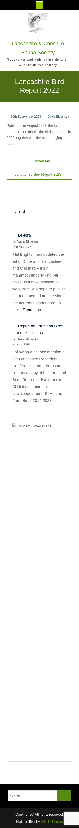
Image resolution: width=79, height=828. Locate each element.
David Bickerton (58, 116)
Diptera (24, 235)
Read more (32, 310)
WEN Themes (52, 821)
